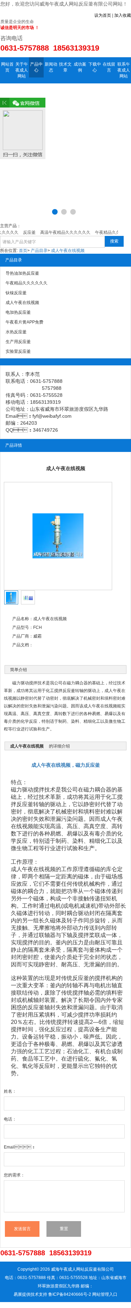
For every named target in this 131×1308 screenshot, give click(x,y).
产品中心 (36, 67)
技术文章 (65, 67)
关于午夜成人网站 (21, 70)
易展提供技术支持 (30, 1294)
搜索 (114, 241)
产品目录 (39, 250)
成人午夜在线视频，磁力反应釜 (65, 765)
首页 (23, 250)
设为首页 (102, 15)
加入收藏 (122, 15)
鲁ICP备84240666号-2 (69, 1294)
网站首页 (7, 67)
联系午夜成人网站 (123, 70)
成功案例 (80, 67)
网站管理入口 (104, 1294)
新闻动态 (51, 67)
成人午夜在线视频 (68, 250)
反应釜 (24, 804)
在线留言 (109, 67)
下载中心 (94, 67)
